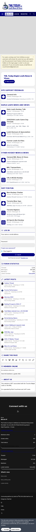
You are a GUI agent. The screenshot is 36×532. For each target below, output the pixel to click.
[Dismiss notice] (33, 57)
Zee (32, 136)
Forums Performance (13, 99)
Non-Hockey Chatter (15, 192)
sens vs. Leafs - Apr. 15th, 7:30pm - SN (18, 126)
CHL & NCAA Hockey (15, 178)
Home (2, 509)
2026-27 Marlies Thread (11, 339)
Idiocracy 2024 (8, 297)
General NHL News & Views (17, 157)
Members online (11, 366)
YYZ (32, 99)
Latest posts (10, 279)
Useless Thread (11, 197)
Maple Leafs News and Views (15, 105)
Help (2, 506)
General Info (12, 94)
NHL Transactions (14, 167)
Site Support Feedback (12, 90)
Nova (2, 417)
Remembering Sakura (10, 318)
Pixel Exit (9, 499)
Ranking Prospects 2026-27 (14, 113)
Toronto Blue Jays (14, 201)
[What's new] (30, 14)
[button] (18, 502)
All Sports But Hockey (15, 220)
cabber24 (29, 205)
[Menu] (2, 14)
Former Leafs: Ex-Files (15, 141)
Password (4, 241)
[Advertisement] (18, 35)
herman (21, 115)
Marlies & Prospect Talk (10, 307)
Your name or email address (9, 234)
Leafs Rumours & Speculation (18, 132)
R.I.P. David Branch (12, 182)
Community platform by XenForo (17, 496)
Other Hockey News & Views (15, 153)
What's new (5, 472)
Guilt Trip (27, 182)
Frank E (21, 173)
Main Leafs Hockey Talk (16, 109)
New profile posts (5, 479)
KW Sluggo (17, 216)
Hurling (9, 224)
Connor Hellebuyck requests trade (17, 161)
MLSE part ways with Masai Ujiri (16, 214)
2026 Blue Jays (11, 205)
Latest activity (4, 483)
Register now (24, 258)
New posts (4, 476)
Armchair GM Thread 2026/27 (15, 136)
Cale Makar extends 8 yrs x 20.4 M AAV (18, 172)
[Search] (34, 14)
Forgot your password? (8, 248)
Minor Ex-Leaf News (12, 145)
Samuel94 (32, 273)
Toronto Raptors (13, 210)
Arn (15, 128)
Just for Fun (7, 188)
